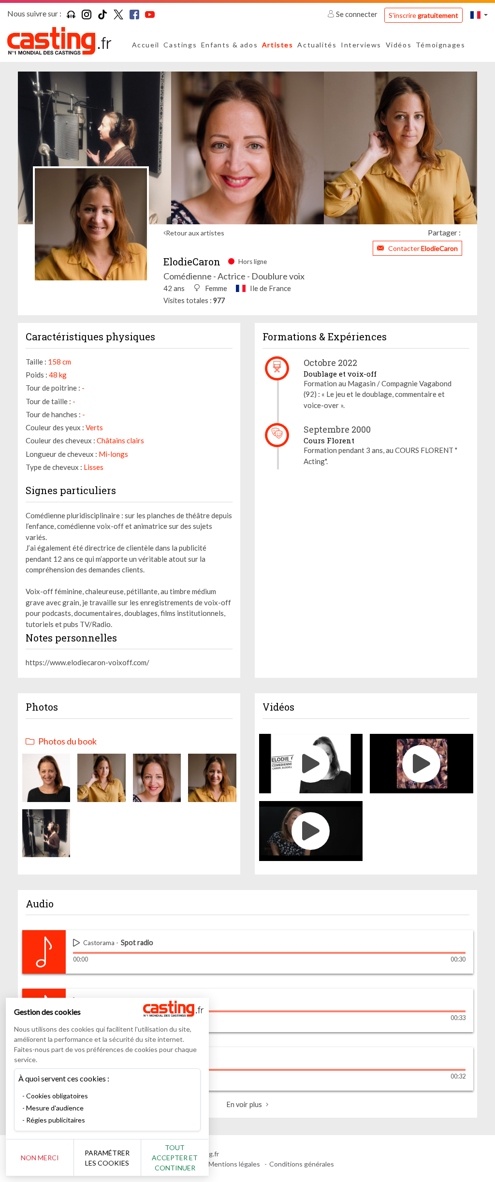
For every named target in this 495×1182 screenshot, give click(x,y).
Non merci (40, 1157)
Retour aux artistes (195, 233)
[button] (479, 14)
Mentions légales (234, 1164)
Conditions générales (301, 1164)
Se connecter (357, 14)
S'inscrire (423, 15)
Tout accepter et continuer (175, 1157)
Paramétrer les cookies (107, 1158)
